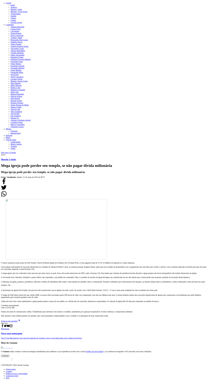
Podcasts (9, 135)
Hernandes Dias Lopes (19, 40)
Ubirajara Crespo (17, 127)
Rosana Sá (15, 118)
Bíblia (8, 138)
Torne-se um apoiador (9, 321)
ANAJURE (15, 114)
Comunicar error (12, 376)
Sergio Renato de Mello (20, 105)
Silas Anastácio (16, 112)
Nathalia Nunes (16, 42)
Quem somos (11, 369)
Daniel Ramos (16, 33)
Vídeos (13, 18)
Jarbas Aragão (16, 44)
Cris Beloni (15, 31)
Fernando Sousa (17, 62)
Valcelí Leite (15, 109)
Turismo (14, 146)
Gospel (8, 3)
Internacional (15, 133)
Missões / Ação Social (19, 12)
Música (8, 129)
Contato (9, 371)
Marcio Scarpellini (18, 125)
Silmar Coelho (16, 107)
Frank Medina (16, 70)
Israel (13, 5)
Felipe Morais (16, 64)
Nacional (14, 131)
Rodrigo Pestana (17, 103)
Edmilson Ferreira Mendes (21, 59)
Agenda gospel (16, 22)
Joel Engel (15, 75)
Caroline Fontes (17, 122)
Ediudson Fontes (17, 57)
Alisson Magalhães (18, 51)
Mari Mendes (16, 83)
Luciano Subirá (16, 79)
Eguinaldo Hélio (17, 72)
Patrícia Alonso (16, 96)
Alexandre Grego (17, 49)
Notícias (14, 7)
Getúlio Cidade (16, 38)
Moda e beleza (16, 144)
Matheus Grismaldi (18, 90)
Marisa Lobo (15, 88)
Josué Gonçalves (17, 77)
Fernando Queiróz (17, 66)
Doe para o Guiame (8, 153)
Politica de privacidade (94, 351)
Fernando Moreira (17, 68)
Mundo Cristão (16, 9)
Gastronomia (15, 142)
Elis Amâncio (16, 116)
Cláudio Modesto (17, 53)
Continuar (5, 356)
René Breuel (15, 98)
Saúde (13, 148)
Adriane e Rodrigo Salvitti (21, 120)
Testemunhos (16, 14)
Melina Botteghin (17, 94)
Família (13, 16)
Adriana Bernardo (17, 27)
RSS (7, 378)
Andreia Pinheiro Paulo (19, 46)
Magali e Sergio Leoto (19, 81)
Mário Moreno (16, 85)
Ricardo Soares (16, 101)
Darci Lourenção (17, 36)
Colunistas (10, 25)
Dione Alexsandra (17, 55)
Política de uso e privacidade (16, 374)
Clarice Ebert (16, 29)
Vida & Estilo (11, 140)
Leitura (13, 20)
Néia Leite (15, 92)
